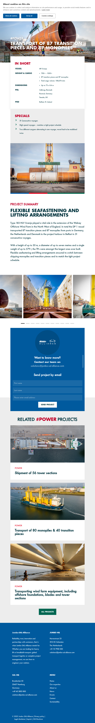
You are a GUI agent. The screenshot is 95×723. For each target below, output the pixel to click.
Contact (52, 698)
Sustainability (55, 702)
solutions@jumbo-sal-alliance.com (47, 365)
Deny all (29, 16)
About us (53, 688)
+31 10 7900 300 (56, 649)
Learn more (46, 10)
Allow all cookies (11, 16)
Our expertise (55, 684)
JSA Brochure (38, 719)
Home (52, 681)
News (52, 691)
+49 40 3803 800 (19, 691)
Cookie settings (47, 16)
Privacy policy (39, 716)
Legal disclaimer (19, 719)
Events (52, 695)
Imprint (29, 719)
